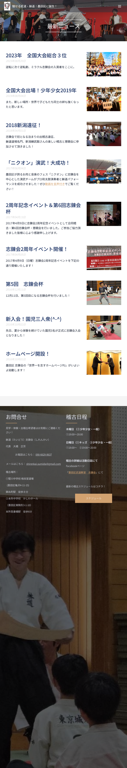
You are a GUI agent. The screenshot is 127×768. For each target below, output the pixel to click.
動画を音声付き (55, 184)
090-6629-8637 (44, 454)
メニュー (119, 6)
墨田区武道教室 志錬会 (82, 472)
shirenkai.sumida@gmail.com (43, 464)
